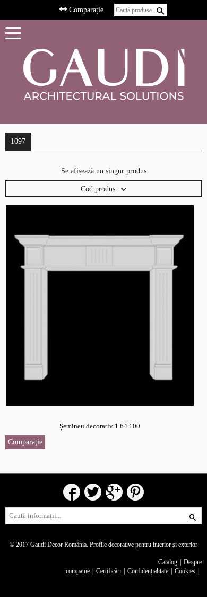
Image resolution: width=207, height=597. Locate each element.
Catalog (167, 562)
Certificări (108, 571)
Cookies (185, 571)
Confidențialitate (147, 571)
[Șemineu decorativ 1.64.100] (100, 305)
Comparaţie (25, 442)
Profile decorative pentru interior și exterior (143, 544)
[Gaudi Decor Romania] (103, 74)
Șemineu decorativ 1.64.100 (99, 426)
